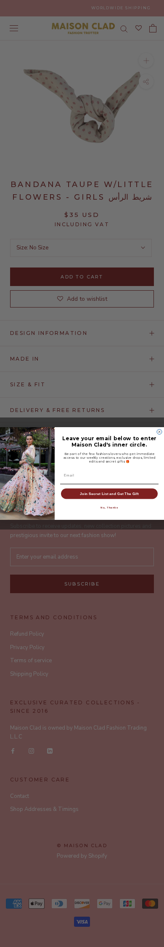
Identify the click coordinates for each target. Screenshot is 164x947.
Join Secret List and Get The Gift (109, 493)
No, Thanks (109, 507)
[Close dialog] (159, 431)
